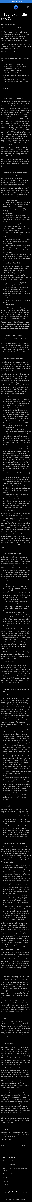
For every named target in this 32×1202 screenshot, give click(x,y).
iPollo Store (12, 1199)
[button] (3, 7)
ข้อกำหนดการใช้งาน (8, 1174)
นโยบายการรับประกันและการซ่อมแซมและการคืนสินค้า (15, 1169)
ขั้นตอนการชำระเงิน (8, 1161)
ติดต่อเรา (5, 1177)
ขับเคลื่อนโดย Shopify (21, 1199)
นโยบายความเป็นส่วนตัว (9, 1157)
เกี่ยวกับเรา (6, 1181)
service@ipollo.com (8, 1185)
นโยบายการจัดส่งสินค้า (9, 1164)
